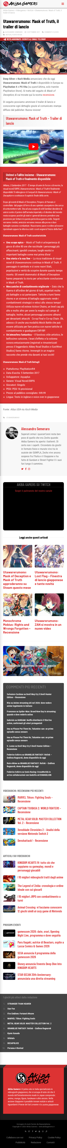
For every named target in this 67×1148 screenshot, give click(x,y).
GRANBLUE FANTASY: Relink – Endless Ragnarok (29, 1028)
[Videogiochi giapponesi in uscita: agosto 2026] (33, 675)
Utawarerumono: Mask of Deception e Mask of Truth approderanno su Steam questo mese (17, 579)
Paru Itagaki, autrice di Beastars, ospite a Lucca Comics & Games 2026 (41, 944)
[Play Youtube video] (33, 147)
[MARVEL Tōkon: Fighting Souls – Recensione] (9, 801)
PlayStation (17, 35)
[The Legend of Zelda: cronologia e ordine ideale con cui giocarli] (9, 890)
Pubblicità (20, 1142)
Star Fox (11, 1008)
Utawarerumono (12, 417)
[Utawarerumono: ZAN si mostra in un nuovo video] (49, 615)
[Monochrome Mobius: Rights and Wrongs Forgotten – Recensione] (17, 615)
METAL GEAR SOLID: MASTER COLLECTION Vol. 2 (29, 1023)
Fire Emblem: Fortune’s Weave (20, 1013)
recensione (48, 94)
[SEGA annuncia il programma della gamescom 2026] (9, 957)
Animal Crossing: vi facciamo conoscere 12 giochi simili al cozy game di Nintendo (40, 909)
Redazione (36, 1142)
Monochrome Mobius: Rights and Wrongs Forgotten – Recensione (17, 626)
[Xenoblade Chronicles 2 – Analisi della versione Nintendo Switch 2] (9, 834)
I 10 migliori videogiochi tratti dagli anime (40, 877)
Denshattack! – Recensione (33, 840)
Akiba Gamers (8, 10)
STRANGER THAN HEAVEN (19, 1003)
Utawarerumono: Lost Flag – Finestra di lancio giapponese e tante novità (49, 578)
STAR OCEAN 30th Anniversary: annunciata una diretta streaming (36, 976)
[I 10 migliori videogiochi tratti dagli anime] (9, 881)
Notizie (30, 10)
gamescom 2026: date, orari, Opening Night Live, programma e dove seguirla (39, 933)
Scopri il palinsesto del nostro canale (33, 490)
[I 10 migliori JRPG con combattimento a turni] (9, 900)
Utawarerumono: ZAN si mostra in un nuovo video (48, 624)
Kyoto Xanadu (13, 1033)
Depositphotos (44, 1124)
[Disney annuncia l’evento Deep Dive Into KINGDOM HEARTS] (9, 968)
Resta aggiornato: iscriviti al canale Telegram (26, 39)
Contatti (51, 1142)
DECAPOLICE (13, 1043)
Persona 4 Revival (15, 1048)
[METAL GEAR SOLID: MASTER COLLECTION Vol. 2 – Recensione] (9, 823)
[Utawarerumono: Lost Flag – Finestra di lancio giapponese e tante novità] (49, 566)
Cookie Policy (54, 1137)
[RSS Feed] (25, 1131)
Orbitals (10, 1038)
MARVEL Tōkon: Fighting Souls (21, 1018)
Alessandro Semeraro (14, 32)
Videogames (21, 10)
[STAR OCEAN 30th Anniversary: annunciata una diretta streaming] (9, 979)
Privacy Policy (35, 1137)
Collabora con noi (14, 1137)
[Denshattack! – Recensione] (9, 844)
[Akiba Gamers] (20, 6)
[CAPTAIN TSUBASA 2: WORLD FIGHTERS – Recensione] (9, 812)
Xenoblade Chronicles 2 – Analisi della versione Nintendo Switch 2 (39, 831)
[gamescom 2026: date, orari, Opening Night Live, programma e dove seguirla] (9, 935)
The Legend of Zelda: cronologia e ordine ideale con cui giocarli (40, 887)
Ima (8, 729)
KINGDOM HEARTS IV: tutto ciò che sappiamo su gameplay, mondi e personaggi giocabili (36, 866)
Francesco (11, 711)
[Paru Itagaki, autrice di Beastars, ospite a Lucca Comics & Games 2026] (9, 946)
